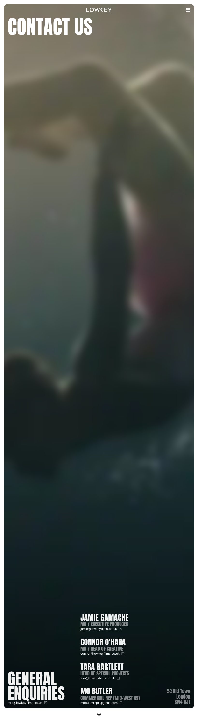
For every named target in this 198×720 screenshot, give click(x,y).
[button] (188, 10)
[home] (99, 10)
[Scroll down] (99, 712)
